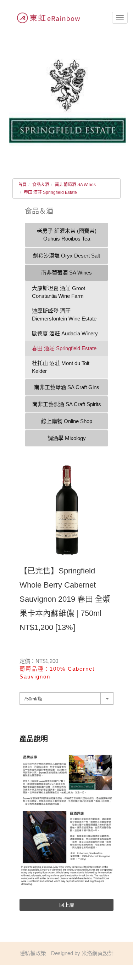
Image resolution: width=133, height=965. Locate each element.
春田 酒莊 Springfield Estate (50, 192)
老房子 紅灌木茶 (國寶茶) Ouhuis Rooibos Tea (66, 235)
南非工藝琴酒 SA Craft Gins (66, 387)
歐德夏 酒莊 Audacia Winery (65, 333)
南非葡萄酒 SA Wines (75, 184)
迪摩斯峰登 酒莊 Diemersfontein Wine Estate (64, 315)
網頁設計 (102, 953)
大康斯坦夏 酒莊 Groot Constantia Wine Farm (58, 292)
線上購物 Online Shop (66, 421)
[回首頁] (46, 17)
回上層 (66, 905)
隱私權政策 (33, 953)
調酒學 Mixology (67, 438)
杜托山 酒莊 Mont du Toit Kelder (60, 367)
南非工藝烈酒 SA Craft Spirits (66, 404)
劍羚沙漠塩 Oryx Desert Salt (66, 256)
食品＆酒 (40, 184)
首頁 (22, 184)
